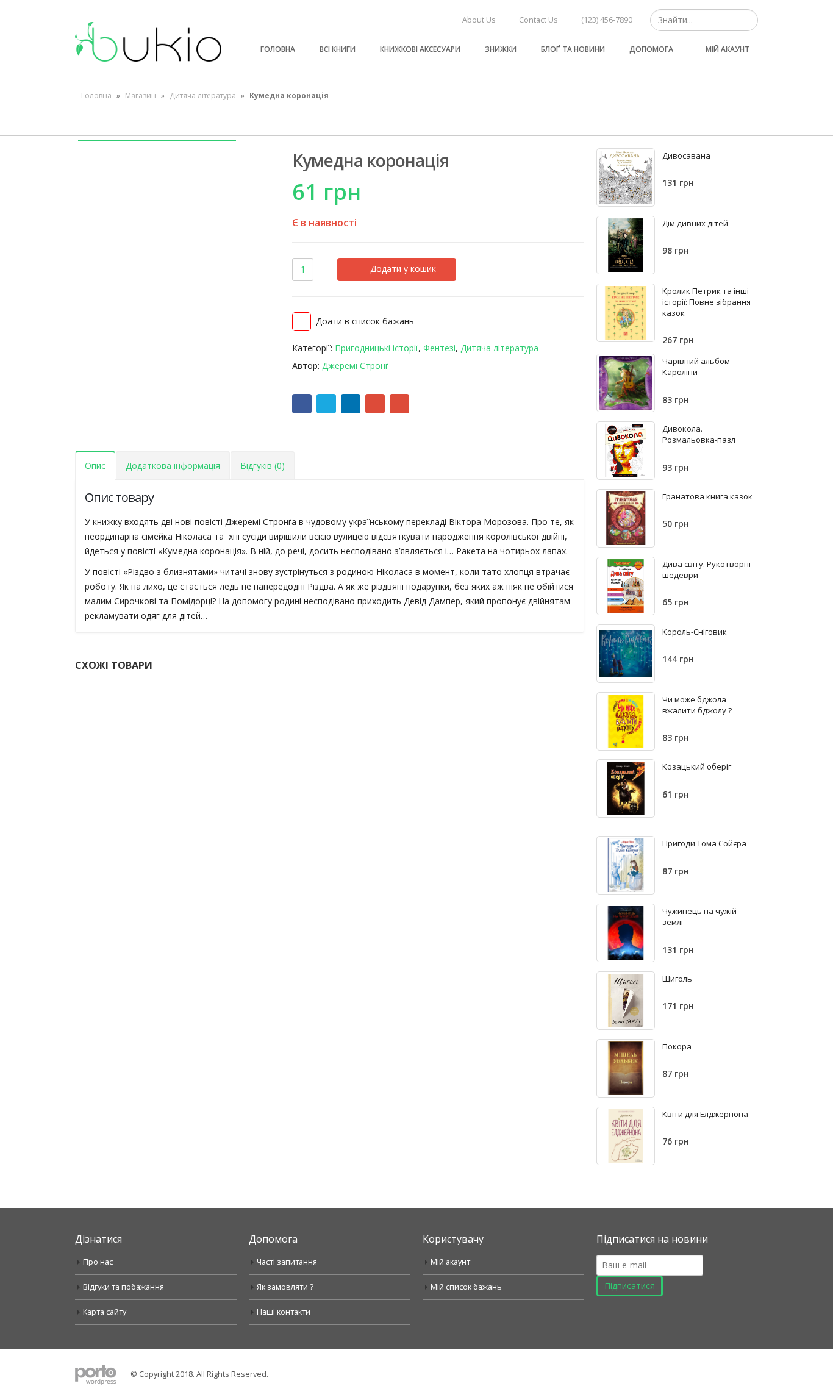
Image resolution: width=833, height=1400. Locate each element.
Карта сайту (104, 1312)
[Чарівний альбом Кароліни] (625, 383)
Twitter (326, 403)
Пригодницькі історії (376, 348)
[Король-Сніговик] (625, 653)
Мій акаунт (727, 49)
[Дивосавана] (625, 177)
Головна (277, 49)
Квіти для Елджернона (705, 1114)
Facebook (302, 403)
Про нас (98, 1262)
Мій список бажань (466, 1287)
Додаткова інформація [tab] (173, 465)
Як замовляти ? (285, 1287)
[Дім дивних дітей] (625, 245)
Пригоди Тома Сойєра (704, 843)
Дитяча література (203, 95)
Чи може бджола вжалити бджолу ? (697, 705)
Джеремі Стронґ (355, 365)
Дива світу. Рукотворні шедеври (706, 569)
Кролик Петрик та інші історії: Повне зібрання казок (706, 301)
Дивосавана (686, 155)
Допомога (651, 49)
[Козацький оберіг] (625, 788)
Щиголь (677, 978)
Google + (375, 403)
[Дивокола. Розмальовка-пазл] (625, 450)
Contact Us (538, 20)
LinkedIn (350, 403)
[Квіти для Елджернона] (625, 1136)
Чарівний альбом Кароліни (696, 366)
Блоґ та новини (573, 49)
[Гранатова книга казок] (625, 518)
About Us (479, 20)
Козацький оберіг (696, 766)
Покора (677, 1046)
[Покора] (625, 1068)
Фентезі (439, 348)
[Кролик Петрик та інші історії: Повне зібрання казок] (625, 313)
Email (399, 403)
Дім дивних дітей (695, 223)
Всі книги (338, 49)
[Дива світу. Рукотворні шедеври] (625, 586)
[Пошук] (747, 20)
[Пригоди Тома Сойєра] (625, 865)
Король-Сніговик (694, 631)
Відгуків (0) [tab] (262, 465)
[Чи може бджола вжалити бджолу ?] (625, 721)
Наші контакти (283, 1312)
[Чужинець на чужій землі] (625, 933)
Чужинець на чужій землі (699, 916)
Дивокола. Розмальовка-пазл (698, 434)
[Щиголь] (625, 1000)
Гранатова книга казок (707, 496)
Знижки (501, 49)
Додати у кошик (403, 268)
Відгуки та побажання (123, 1287)
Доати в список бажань (365, 321)
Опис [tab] (95, 465)
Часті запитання (287, 1262)
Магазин (140, 95)
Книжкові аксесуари (420, 49)
